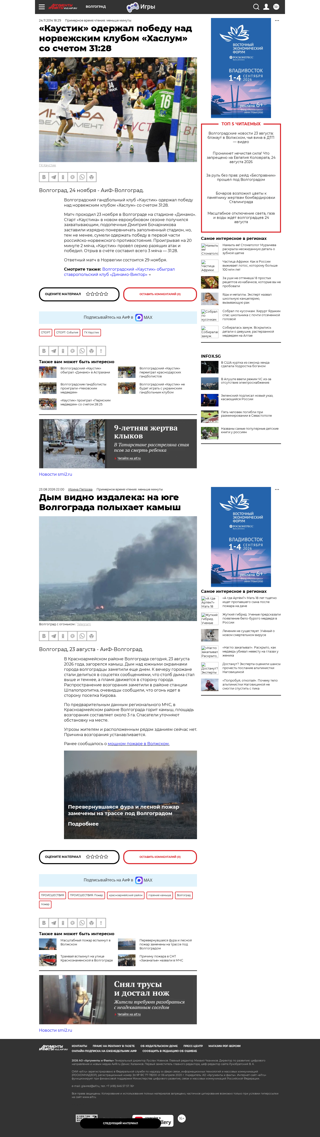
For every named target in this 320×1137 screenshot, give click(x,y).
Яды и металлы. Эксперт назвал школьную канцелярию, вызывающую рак (247, 298)
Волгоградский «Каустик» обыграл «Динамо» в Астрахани (85, 370)
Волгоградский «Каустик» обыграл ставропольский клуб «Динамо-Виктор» (119, 272)
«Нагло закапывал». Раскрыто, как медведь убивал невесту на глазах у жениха (250, 651)
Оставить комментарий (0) (160, 294)
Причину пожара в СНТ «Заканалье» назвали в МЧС (161, 958)
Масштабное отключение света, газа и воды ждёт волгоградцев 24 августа (241, 217)
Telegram (84, 624)
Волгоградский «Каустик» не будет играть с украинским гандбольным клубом (162, 388)
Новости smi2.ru (55, 474)
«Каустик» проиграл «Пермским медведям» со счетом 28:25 (85, 402)
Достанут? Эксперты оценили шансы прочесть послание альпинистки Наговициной (251, 668)
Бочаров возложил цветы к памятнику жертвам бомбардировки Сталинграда (241, 197)
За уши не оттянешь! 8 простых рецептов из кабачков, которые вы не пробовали (251, 282)
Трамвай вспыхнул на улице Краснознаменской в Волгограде (86, 958)
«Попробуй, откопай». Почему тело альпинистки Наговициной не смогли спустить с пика (250, 684)
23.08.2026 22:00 (51, 489)
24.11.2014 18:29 (50, 20)
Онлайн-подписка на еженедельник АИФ (104, 1051)
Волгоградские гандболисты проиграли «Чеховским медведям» (83, 388)
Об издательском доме (159, 1046)
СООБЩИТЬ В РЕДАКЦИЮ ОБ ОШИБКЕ (169, 1051)
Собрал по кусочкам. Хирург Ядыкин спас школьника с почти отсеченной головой (251, 315)
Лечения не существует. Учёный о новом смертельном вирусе (248, 633)
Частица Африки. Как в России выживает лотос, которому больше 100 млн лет (250, 265)
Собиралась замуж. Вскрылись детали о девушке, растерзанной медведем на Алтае (248, 331)
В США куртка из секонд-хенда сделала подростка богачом (245, 364)
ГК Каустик (47, 165)
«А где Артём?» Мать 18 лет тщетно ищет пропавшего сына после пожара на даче (249, 602)
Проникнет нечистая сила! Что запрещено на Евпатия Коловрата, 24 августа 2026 (241, 157)
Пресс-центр (193, 1046)
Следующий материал (120, 1123)
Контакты (79, 1046)
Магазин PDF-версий (224, 1046)
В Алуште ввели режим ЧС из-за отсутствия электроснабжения (246, 380)
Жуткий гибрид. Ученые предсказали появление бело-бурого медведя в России (251, 618)
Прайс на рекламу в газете (114, 1046)
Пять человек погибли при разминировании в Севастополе (246, 413)
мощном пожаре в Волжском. (139, 743)
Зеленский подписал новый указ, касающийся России (247, 397)
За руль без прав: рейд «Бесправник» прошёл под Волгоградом (241, 177)
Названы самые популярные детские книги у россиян (249, 430)
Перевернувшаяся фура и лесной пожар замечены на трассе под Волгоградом (123, 810)
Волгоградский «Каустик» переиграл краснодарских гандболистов (160, 372)
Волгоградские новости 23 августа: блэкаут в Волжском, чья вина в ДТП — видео (241, 137)
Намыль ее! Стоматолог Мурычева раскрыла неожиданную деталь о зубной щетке (249, 249)
